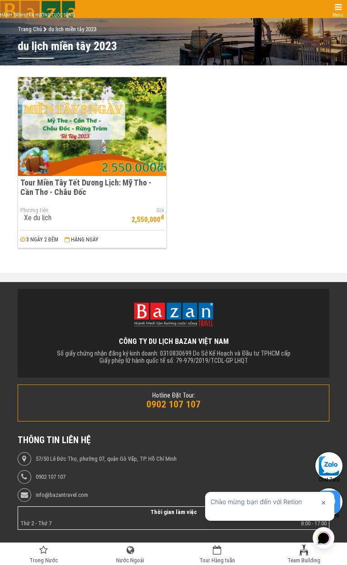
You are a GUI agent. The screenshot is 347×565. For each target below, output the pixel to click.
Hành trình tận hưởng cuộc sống (37, 15)
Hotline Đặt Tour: (173, 395)
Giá (160, 210)
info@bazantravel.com (62, 495)
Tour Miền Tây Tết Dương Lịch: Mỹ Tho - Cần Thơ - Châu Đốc (85, 187)
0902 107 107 (51, 477)
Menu (338, 15)
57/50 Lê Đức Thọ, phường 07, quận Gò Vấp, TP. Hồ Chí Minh (106, 459)
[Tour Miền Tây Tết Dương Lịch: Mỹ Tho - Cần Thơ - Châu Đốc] (92, 126)
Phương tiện (34, 210)
